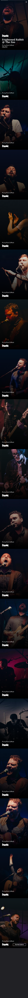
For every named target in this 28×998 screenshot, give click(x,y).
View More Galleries (19, 944)
